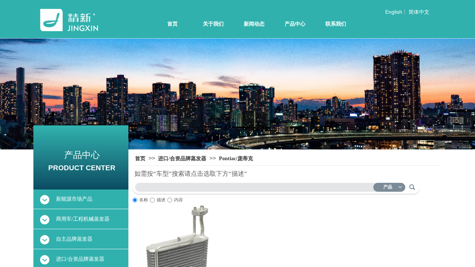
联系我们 (335, 24)
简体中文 (419, 11)
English (393, 11)
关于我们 (213, 24)
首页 (172, 24)
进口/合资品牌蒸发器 (182, 158)
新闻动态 (254, 24)
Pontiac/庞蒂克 (236, 158)
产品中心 (295, 24)
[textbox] (256, 186)
